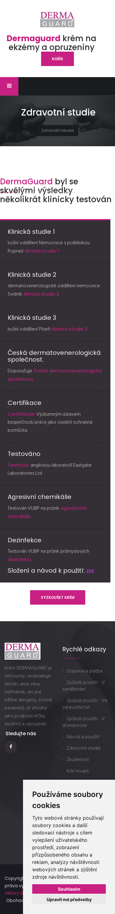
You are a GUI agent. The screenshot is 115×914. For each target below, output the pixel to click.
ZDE (90, 571)
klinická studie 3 (69, 329)
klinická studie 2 (41, 294)
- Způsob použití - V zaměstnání (83, 686)
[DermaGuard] (57, 19)
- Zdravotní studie (81, 748)
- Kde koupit (75, 771)
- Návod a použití (80, 737)
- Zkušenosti (75, 759)
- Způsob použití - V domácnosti (83, 722)
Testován (19, 465)
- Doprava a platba (82, 671)
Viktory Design (20, 893)
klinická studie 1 (41, 251)
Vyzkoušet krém (58, 597)
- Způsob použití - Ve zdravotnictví (85, 704)
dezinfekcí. (20, 559)
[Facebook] (11, 746)
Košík (57, 58)
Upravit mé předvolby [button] (69, 899)
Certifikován (22, 414)
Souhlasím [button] (69, 889)
